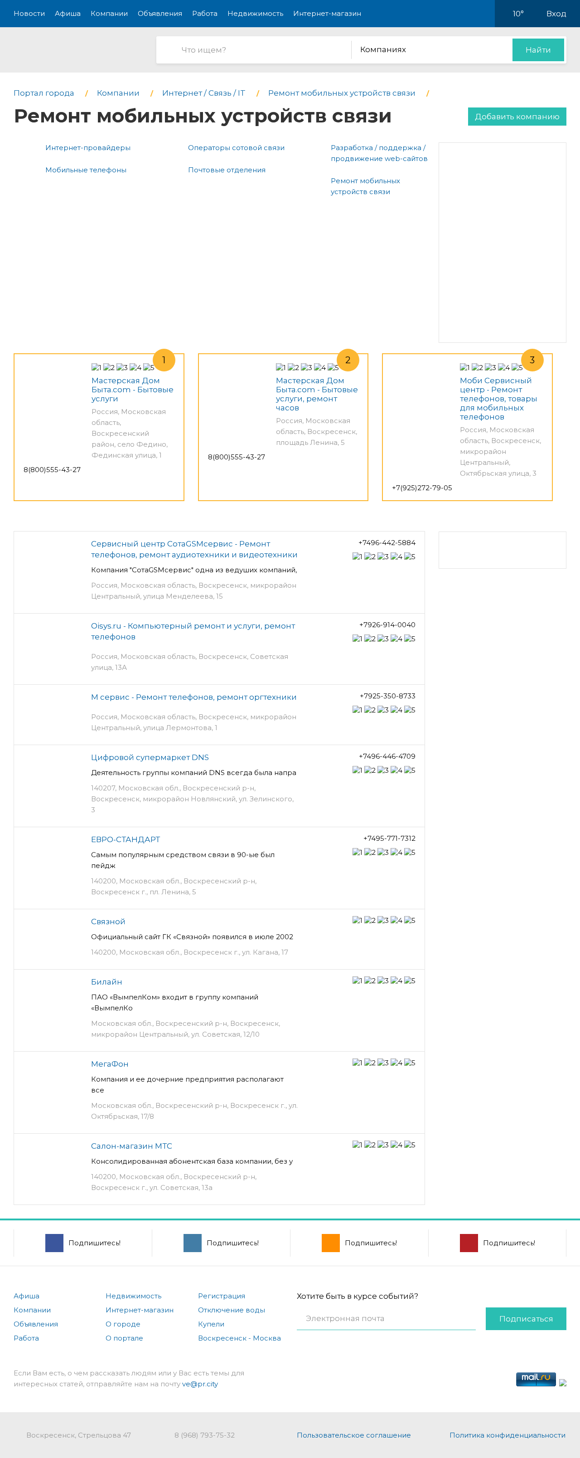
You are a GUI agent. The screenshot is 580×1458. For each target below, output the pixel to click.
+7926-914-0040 (387, 624)
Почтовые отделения (227, 170)
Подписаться (526, 1318)
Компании (109, 13)
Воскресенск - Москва (239, 1338)
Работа (205, 13)
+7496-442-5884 (387, 542)
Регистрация (221, 1296)
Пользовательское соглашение (354, 1435)
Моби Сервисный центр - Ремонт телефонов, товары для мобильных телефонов (498, 398)
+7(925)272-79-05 (422, 487)
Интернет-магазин (327, 13)
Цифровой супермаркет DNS (150, 757)
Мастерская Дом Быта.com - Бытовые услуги (133, 389)
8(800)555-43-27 (52, 469)
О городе (123, 1324)
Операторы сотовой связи (236, 147)
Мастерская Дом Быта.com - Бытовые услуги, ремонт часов (317, 394)
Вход (556, 13)
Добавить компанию (517, 116)
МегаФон (110, 1063)
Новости (29, 13)
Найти (538, 49)
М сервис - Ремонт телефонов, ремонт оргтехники (194, 697)
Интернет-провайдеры (87, 147)
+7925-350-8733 (388, 696)
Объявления (160, 13)
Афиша (68, 13)
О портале (124, 1338)
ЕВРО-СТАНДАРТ (125, 839)
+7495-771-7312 (389, 838)
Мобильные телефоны (85, 170)
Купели (211, 1324)
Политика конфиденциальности (508, 1435)
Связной (108, 921)
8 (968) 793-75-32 (204, 1435)
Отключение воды (231, 1310)
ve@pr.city (200, 1384)
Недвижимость (255, 13)
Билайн (106, 981)
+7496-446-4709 (387, 756)
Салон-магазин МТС (131, 1146)
